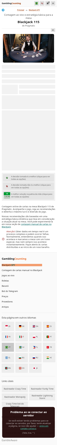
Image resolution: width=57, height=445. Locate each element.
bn (9, 368)
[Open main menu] (53, 3)
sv (23, 347)
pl (37, 336)
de (23, 326)
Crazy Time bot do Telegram (15, 405)
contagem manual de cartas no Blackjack (26, 225)
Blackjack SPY (34, 10)
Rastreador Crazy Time (15, 388)
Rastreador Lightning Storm (42, 397)
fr (9, 336)
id (9, 326)
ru (37, 357)
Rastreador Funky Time (42, 388)
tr (51, 347)
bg (23, 357)
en (37, 326)
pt (51, 336)
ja (37, 368)
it (23, 336)
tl (37, 347)
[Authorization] (42, 3)
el (9, 357)
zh (23, 368)
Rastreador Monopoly (14, 396)
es (51, 326)
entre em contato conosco (34, 427)
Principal (20, 10)
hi (51, 357)
